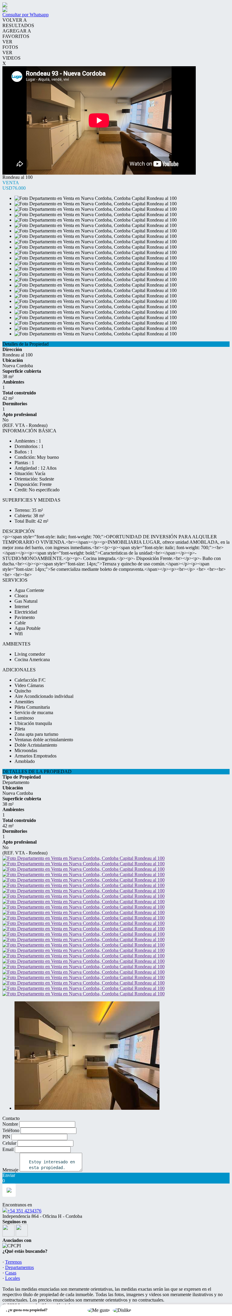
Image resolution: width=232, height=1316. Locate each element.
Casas (10, 1272)
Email (8, 1149)
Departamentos (19, 1267)
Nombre (10, 1124)
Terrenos (13, 1262)
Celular (9, 1143)
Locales (12, 1278)
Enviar (8, 1175)
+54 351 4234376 (24, 1210)
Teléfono (10, 1130)
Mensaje (10, 1169)
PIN (6, 1136)
